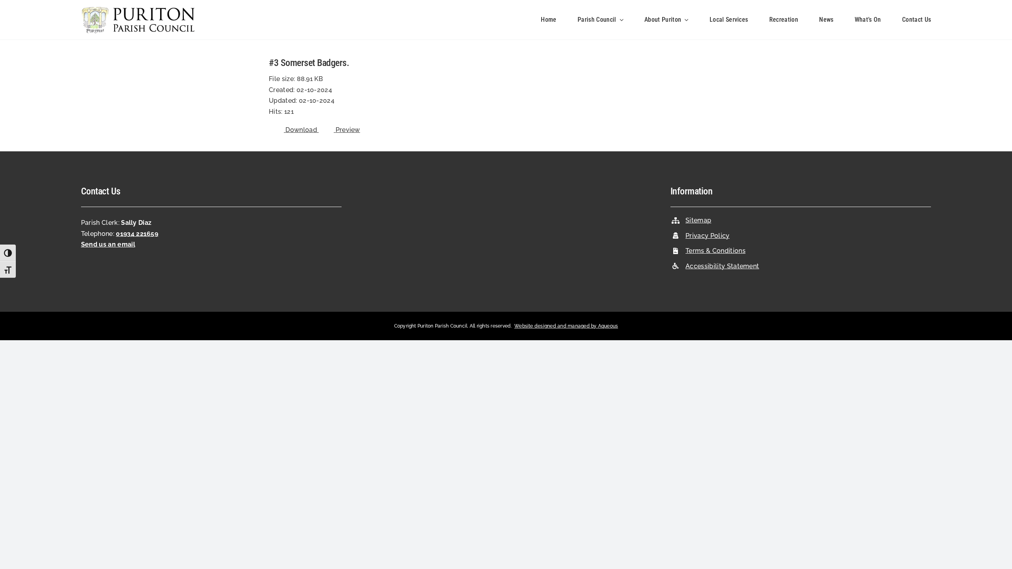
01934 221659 (137, 233)
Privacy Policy (707, 235)
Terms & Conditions (715, 250)
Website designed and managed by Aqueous (566, 326)
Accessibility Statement (722, 266)
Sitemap (698, 220)
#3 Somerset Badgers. (309, 62)
